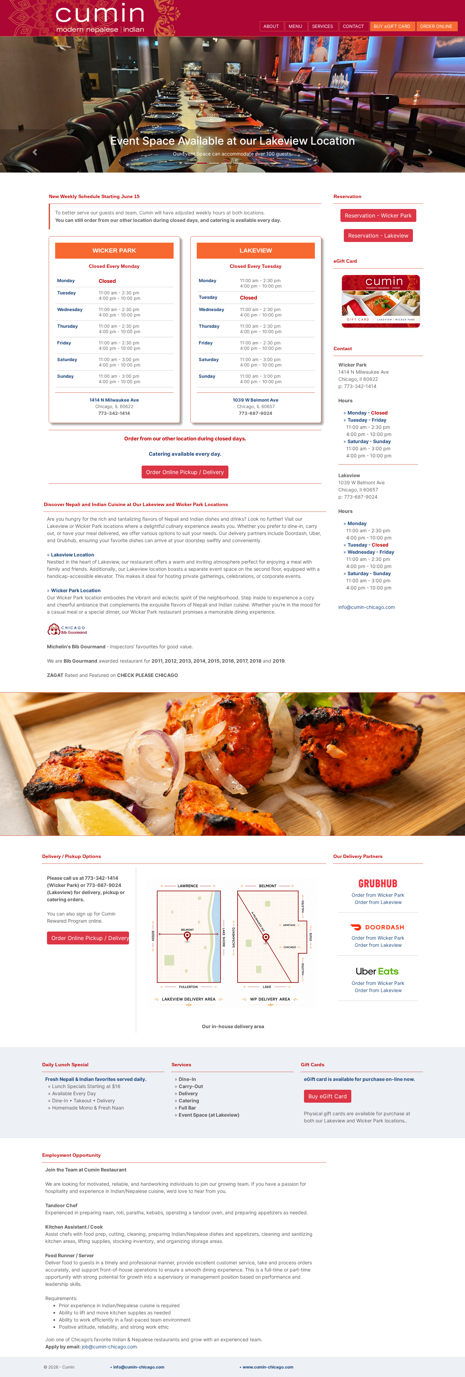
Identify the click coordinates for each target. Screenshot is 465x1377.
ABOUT (271, 26)
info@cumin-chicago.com (366, 607)
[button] (35, 152)
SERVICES (322, 26)
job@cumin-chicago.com (109, 1346)
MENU (295, 26)
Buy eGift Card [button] (327, 1096)
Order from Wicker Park (378, 895)
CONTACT (353, 26)
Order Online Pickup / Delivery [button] (185, 472)
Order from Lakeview (378, 902)
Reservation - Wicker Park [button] (378, 215)
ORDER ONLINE (436, 26)
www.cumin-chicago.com (268, 1367)
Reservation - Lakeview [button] (378, 235)
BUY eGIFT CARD (392, 26)
